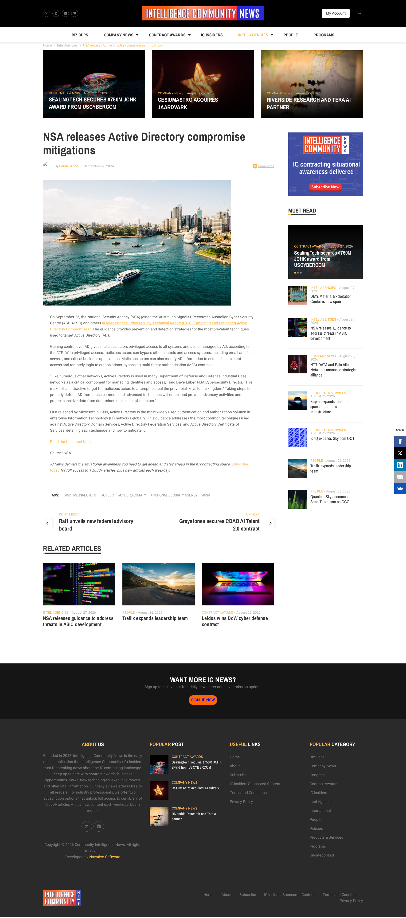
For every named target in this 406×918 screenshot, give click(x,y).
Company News (118, 35)
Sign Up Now (203, 700)
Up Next (253, 514)
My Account (336, 13)
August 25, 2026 (248, 612)
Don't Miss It (69, 514)
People (291, 35)
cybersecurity (133, 495)
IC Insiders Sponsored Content (255, 784)
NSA (207, 495)
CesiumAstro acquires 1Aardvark (188, 103)
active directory (82, 495)
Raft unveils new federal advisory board (96, 524)
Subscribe (238, 775)
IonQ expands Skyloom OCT (332, 438)
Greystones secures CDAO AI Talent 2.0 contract (219, 524)
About (235, 766)
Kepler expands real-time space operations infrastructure (329, 407)
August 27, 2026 (96, 93)
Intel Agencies (253, 35)
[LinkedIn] (400, 465)
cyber (108, 495)
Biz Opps (80, 35)
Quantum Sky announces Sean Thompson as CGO (329, 499)
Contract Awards (167, 35)
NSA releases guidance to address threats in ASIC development (78, 621)
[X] (400, 453)
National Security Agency (175, 495)
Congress (317, 775)
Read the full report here (70, 442)
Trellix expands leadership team (155, 618)
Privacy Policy (241, 802)
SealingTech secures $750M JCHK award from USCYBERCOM (93, 103)
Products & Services (328, 393)
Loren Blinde (68, 166)
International (320, 810)
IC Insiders (212, 35)
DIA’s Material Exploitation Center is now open (330, 298)
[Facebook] (400, 441)
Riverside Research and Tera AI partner (309, 103)
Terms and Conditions (248, 793)
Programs (323, 35)
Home (47, 45)
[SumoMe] (400, 488)
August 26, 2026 (150, 612)
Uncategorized (322, 855)
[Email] (400, 477)
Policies (316, 828)
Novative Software (104, 857)
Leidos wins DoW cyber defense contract (235, 621)
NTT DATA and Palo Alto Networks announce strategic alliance (332, 370)
